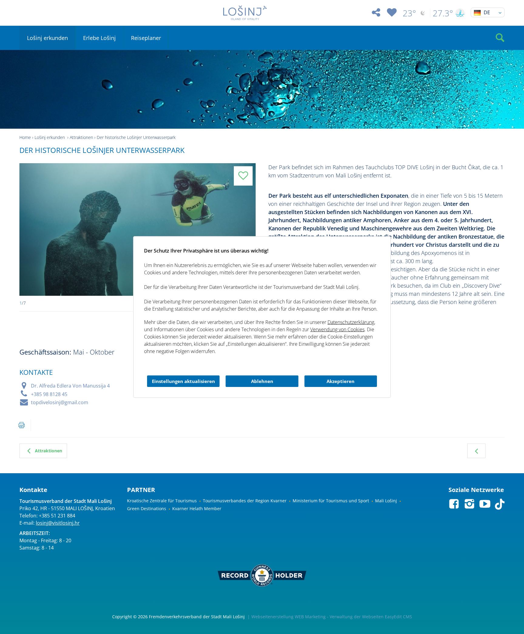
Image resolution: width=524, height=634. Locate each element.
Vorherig (476, 451)
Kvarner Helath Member (196, 508)
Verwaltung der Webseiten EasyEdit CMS (371, 616)
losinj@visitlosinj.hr (58, 523)
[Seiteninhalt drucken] (21, 425)
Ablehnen (262, 381)
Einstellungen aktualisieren (183, 381)
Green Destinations (146, 508)
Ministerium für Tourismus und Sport (331, 501)
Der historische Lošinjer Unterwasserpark (136, 137)
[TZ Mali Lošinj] (245, 12)
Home (25, 137)
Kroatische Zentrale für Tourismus (162, 501)
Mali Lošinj (386, 501)
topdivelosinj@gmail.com (59, 402)
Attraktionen (81, 137)
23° (409, 13)
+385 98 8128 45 (49, 394)
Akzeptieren (340, 381)
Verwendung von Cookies (337, 329)
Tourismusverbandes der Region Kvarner (245, 501)
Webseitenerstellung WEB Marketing (288, 616)
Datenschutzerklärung (351, 322)
